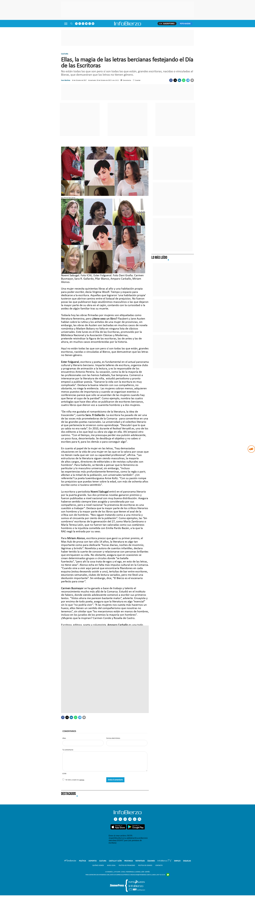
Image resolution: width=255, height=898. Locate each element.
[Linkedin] (179, 80)
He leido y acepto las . (75, 780)
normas (81, 780)
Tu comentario (67, 750)
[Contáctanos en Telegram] (86, 23)
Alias (64, 738)
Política (82, 861)
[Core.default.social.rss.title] (93, 23)
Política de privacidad (127, 865)
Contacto (159, 865)
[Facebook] (171, 80)
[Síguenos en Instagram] (83, 23)
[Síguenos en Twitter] (79, 23)
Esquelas (187, 861)
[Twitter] (175, 80)
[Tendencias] (70, 861)
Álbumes (151, 861)
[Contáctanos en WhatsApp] (89, 23)
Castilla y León (115, 861)
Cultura (64, 54)
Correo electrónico (113, 738)
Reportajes (140, 861)
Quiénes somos (98, 865)
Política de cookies (145, 865)
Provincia (128, 861)
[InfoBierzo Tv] (164, 861)
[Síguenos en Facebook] (76, 23)
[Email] (192, 80)
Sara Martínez (65, 80)
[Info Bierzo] (128, 813)
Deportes (93, 861)
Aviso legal (111, 865)
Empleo (177, 861)
